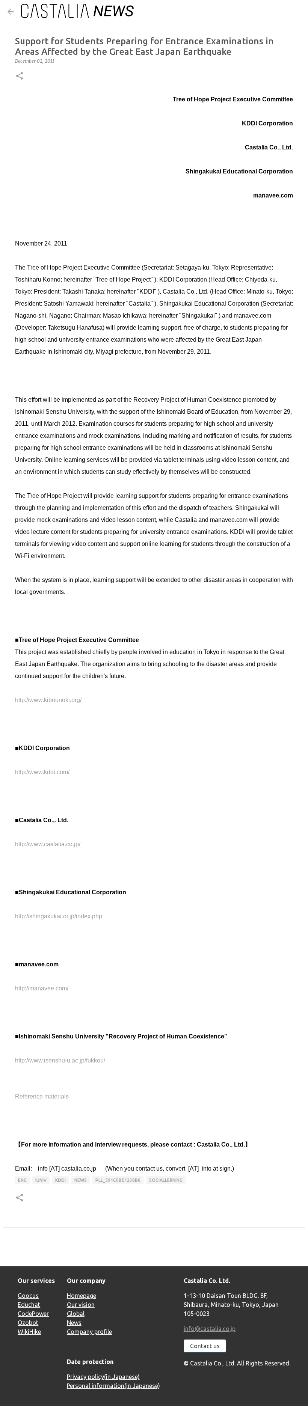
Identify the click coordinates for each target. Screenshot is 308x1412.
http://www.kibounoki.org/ (48, 700)
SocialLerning (166, 1180)
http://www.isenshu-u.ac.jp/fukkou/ (60, 1060)
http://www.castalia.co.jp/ (47, 844)
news (80, 1180)
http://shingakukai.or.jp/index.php (58, 916)
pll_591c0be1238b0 (117, 1180)
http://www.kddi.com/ (42, 772)
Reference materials (42, 1096)
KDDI (60, 1180)
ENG (22, 1180)
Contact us (205, 1346)
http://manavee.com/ (41, 988)
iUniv (41, 1180)
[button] (19, 76)
